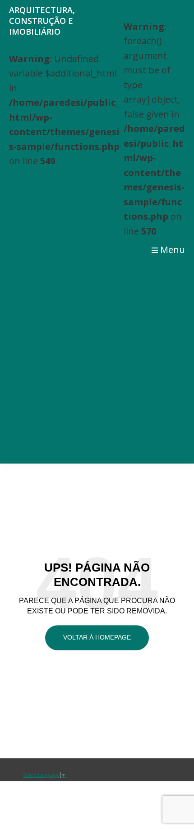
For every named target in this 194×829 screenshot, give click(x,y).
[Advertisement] (97, 362)
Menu (172, 249)
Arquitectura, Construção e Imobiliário (42, 21)
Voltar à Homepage (97, 637)
